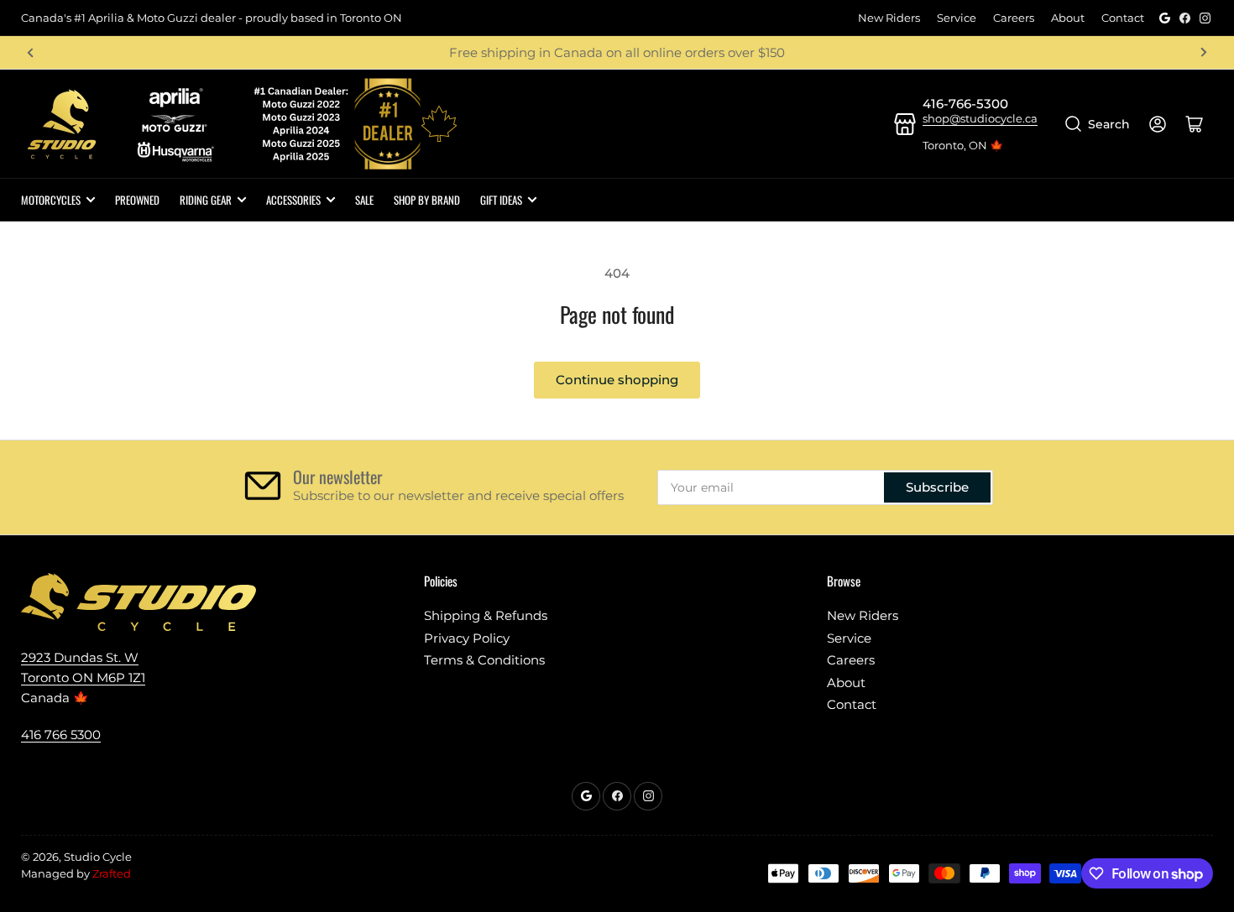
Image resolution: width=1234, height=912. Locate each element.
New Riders (889, 17)
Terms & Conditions (484, 660)
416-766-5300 (965, 104)
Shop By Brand (427, 199)
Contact (1122, 17)
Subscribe (937, 487)
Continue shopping (617, 380)
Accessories (293, 199)
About (1068, 17)
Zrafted (111, 873)
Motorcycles (51, 199)
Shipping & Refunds (485, 615)
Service (956, 17)
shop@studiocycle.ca (980, 118)
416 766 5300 (61, 735)
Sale (364, 199)
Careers (1013, 17)
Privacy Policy (467, 638)
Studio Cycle (98, 856)
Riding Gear (206, 199)
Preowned (137, 199)
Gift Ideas (501, 199)
